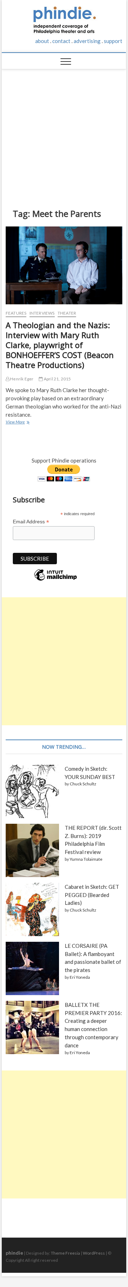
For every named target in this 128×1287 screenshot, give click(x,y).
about (42, 41)
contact (61, 41)
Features (16, 313)
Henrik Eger (21, 378)
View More (17, 422)
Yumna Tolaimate (86, 859)
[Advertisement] (64, 133)
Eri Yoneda (80, 977)
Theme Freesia (65, 1253)
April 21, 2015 (57, 378)
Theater (67, 313)
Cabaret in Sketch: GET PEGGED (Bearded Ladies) (92, 894)
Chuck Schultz (83, 783)
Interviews (42, 313)
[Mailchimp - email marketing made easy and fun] (55, 580)
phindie (14, 1253)
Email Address (31, 521)
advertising (87, 41)
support (113, 41)
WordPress (94, 1253)
